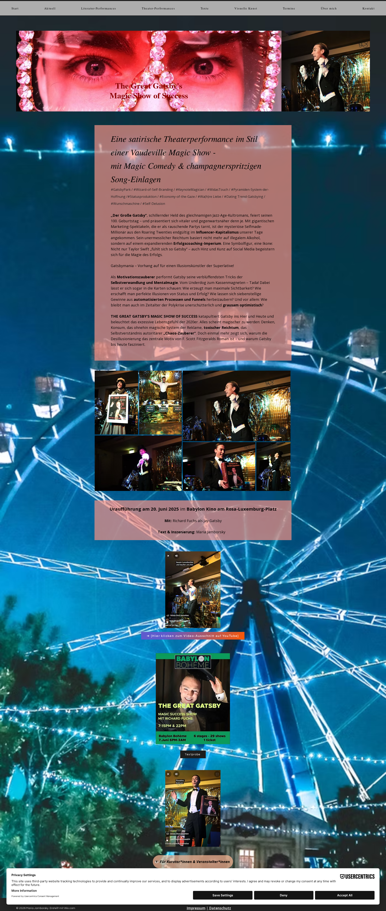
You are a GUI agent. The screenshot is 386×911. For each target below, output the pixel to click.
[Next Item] (283, 431)
